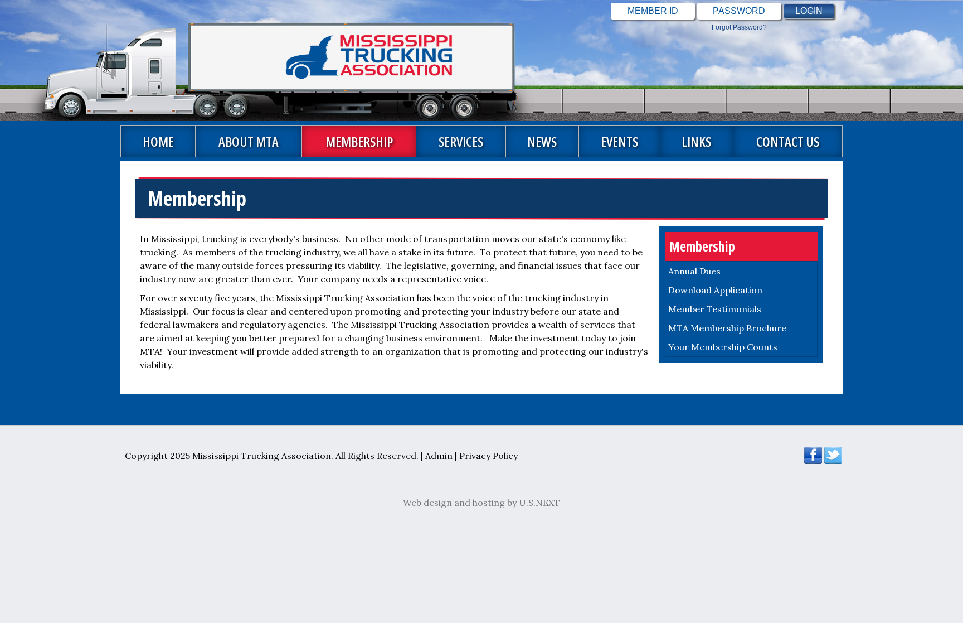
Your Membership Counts (722, 346)
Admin (439, 455)
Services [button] (461, 141)
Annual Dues (694, 271)
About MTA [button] (248, 141)
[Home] (240, 60)
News (542, 141)
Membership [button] (359, 141)
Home (158, 141)
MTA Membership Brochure (727, 328)
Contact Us (787, 141)
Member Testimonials (714, 309)
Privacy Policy (488, 455)
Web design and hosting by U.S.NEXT (481, 502)
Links (696, 141)
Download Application (715, 290)
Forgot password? (739, 27)
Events (619, 141)
